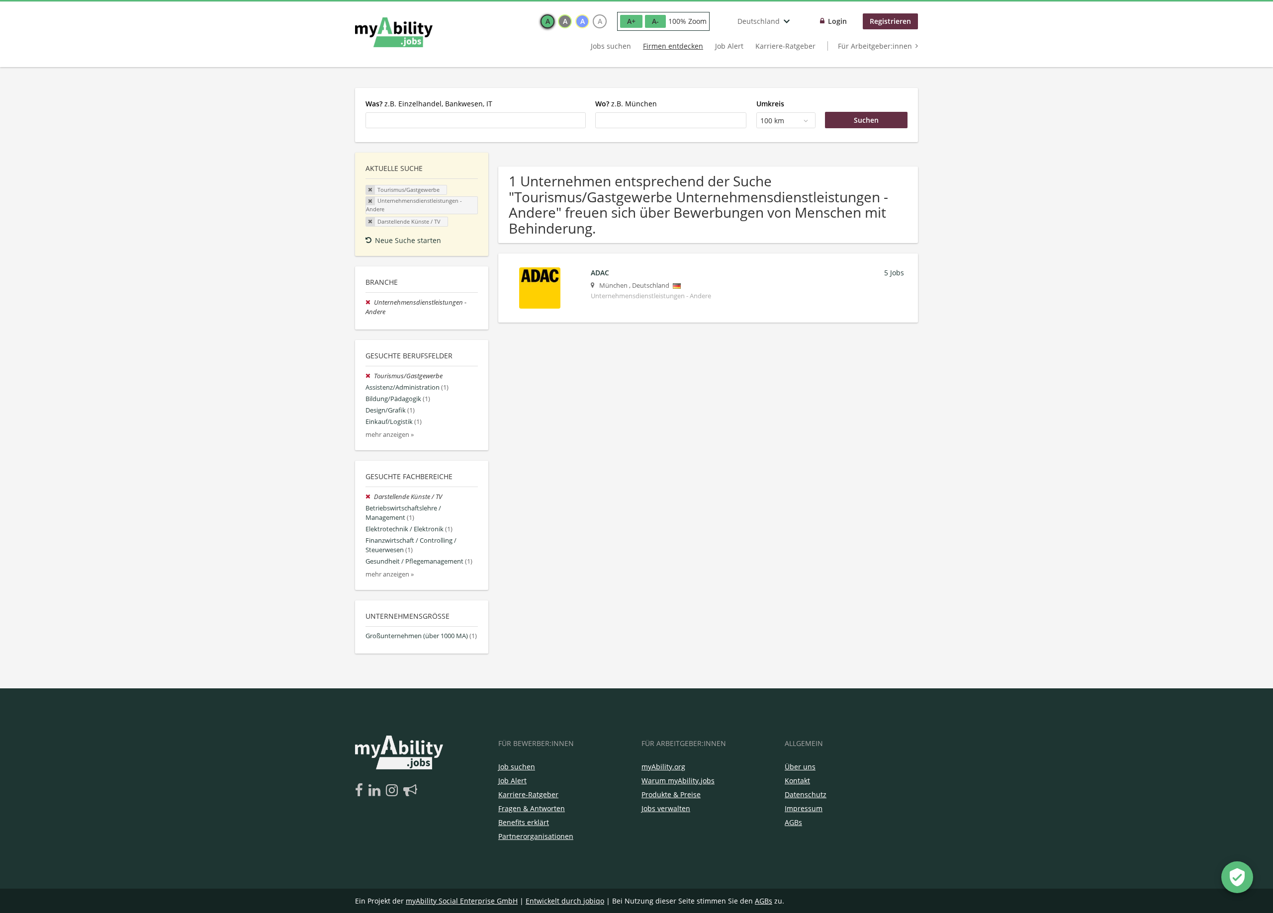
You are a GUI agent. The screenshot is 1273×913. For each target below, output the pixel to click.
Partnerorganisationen (535, 836)
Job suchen (516, 766)
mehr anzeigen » (389, 434)
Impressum (803, 808)
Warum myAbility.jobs (678, 780)
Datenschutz (805, 794)
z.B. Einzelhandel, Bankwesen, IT (428, 103)
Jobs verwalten (665, 808)
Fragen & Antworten (531, 808)
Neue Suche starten (408, 240)
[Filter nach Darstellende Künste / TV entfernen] (369, 497)
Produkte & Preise (671, 794)
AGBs (793, 822)
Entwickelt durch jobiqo (565, 901)
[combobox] (475, 120)
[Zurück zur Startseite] (394, 32)
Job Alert (729, 46)
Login (837, 21)
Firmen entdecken (673, 46)
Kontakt (797, 780)
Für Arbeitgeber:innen (875, 46)
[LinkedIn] (376, 790)
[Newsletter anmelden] (410, 790)
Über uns (800, 766)
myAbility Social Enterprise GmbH (462, 901)
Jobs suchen (611, 46)
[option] (547, 21)
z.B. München (626, 103)
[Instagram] (393, 790)
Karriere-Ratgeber (785, 46)
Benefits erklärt (523, 822)
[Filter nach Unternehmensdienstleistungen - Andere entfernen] (369, 302)
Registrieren (890, 21)
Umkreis (770, 103)
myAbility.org (663, 766)
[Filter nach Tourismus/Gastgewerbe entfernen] (369, 376)
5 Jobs (894, 272)
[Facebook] (360, 790)
